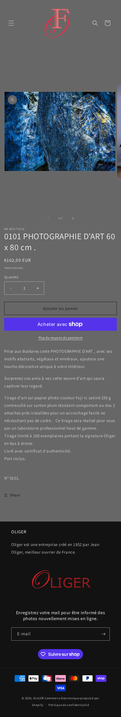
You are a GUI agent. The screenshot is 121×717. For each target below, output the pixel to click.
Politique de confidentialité (68, 705)
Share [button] (15, 495)
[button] (11, 23)
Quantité (11, 277)
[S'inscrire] (103, 634)
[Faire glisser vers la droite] (73, 218)
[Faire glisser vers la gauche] (48, 218)
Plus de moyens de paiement (61, 338)
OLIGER (38, 698)
